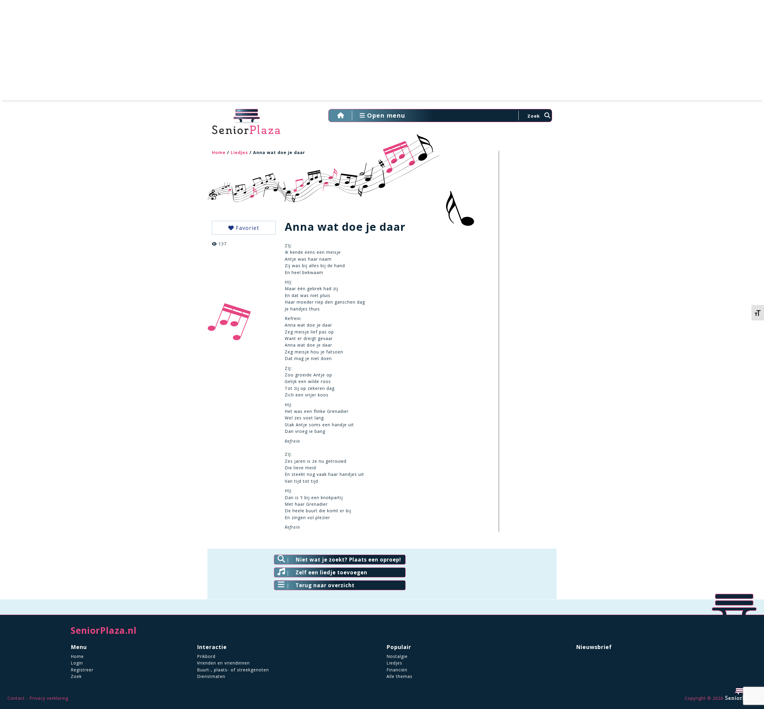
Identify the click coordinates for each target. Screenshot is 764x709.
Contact (16, 698)
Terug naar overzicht (325, 585)
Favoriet (246, 227)
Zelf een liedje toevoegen (331, 572)
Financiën (396, 670)
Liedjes (239, 152)
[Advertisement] (382, 54)
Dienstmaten (211, 676)
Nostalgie (397, 656)
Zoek (76, 676)
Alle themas (399, 676)
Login (77, 663)
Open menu (385, 115)
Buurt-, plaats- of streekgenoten (233, 670)
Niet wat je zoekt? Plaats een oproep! (348, 559)
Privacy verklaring (49, 698)
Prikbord (206, 656)
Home (219, 152)
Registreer (82, 670)
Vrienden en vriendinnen (223, 663)
